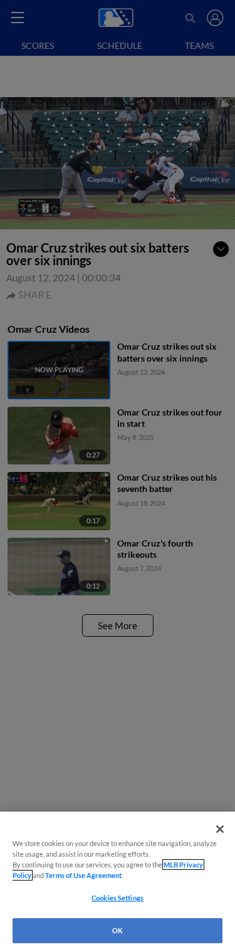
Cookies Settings (117, 898)
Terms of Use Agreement (83, 875)
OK (117, 930)
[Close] (220, 829)
